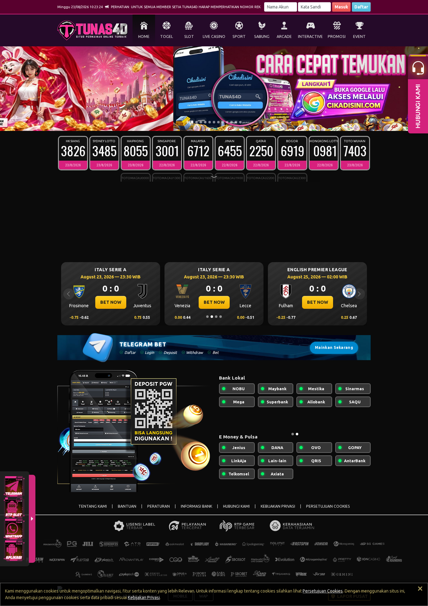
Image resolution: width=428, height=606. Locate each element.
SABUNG (261, 36)
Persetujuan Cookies (323, 590)
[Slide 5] (205, 122)
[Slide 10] (227, 122)
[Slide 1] (187, 122)
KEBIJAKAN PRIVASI (278, 506)
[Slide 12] (236, 122)
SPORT (239, 36)
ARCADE (284, 36)
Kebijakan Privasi (144, 597)
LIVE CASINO (214, 36)
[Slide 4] (201, 122)
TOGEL (166, 36)
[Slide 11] (231, 122)
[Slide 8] (218, 122)
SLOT (189, 36)
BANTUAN (127, 506)
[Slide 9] (223, 122)
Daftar (361, 6)
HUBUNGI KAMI (236, 506)
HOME (143, 36)
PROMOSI (337, 36)
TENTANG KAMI (92, 506)
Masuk (341, 6)
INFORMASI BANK (196, 506)
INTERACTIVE (310, 36)
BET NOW (110, 302)
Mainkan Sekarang (334, 347)
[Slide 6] (209, 122)
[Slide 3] (196, 122)
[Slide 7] (214, 122)
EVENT (359, 36)
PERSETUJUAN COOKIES (328, 506)
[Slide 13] (240, 122)
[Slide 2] (192, 122)
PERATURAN (158, 506)
